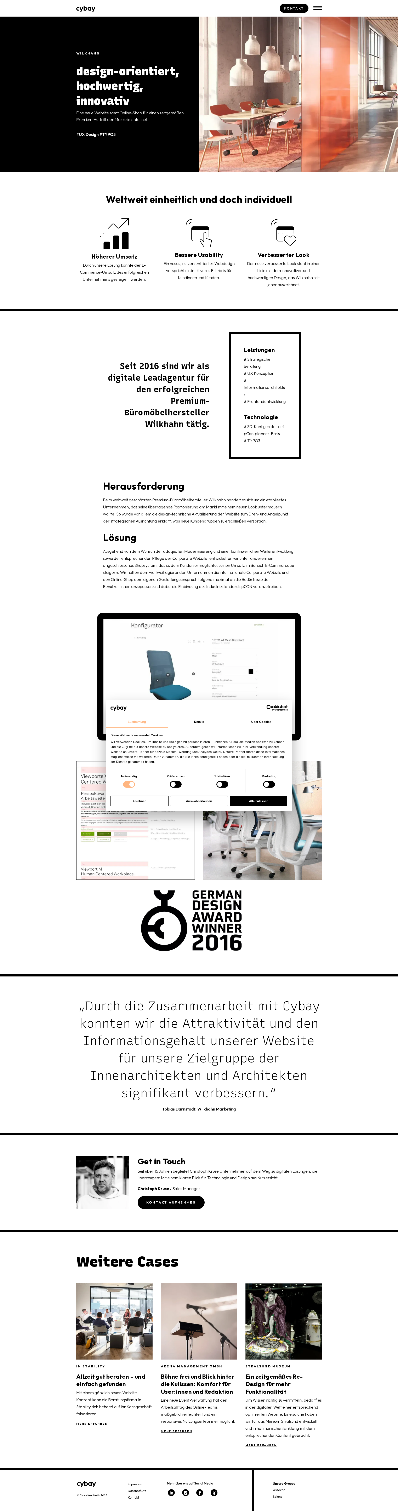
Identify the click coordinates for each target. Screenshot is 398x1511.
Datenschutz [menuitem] (137, 1491)
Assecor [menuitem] (279, 1490)
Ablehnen (139, 801)
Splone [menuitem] (278, 1496)
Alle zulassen (258, 801)
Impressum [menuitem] (135, 1484)
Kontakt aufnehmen (171, 1202)
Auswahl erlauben (199, 801)
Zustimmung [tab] (137, 721)
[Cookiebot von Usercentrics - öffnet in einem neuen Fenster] (269, 708)
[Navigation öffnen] (317, 8)
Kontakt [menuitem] (133, 1497)
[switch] (176, 784)
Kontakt (294, 8)
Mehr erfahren (92, 1424)
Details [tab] (199, 721)
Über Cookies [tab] (261, 721)
